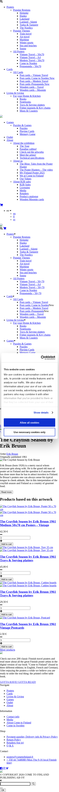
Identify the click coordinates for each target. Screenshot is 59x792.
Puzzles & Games (22, 125)
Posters (10, 7)
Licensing (25, 187)
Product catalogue (29, 196)
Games (10, 122)
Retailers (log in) (15, 742)
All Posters (18, 51)
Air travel (25, 36)
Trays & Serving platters (32, 104)
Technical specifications (32, 157)
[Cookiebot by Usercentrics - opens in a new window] (41, 358)
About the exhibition (23, 143)
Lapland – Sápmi (28, 248)
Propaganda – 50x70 (30, 66)
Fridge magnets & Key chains (35, 107)
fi (14, 216)
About (10, 140)
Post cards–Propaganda (34, 84)
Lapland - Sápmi (28, 21)
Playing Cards (27, 131)
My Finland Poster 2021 (32, 172)
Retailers (24, 193)
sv (14, 219)
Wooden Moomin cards (32, 199)
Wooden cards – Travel (32, 87)
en (14, 213)
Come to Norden (28, 63)
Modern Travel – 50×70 (32, 287)
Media (23, 190)
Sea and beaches (28, 45)
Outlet (10, 137)
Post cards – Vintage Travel (34, 75)
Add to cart (6, 544)
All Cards (18, 72)
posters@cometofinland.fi (20, 756)
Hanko (23, 15)
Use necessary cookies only (29, 432)
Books (23, 99)
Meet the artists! (28, 155)
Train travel (25, 33)
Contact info (13, 716)
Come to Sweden (15, 725)
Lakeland (24, 18)
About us (18, 160)
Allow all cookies (29, 422)
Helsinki (24, 13)
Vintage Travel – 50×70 (32, 281)
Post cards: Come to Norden (37, 78)
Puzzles (24, 128)
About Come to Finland (19, 722)
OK (2, 790)
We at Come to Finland (32, 175)
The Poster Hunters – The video (36, 169)
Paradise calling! (28, 149)
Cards (10, 69)
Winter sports (26, 42)
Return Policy (14, 739)
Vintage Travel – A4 (30, 57)
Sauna (23, 48)
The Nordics (26, 27)
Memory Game (27, 134)
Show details (41, 412)
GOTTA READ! (27, 682)
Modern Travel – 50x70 (32, 60)
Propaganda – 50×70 (30, 293)
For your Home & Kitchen (27, 96)
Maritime (24, 39)
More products (7, 649)
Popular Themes (21, 30)
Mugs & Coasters (29, 110)
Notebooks (25, 101)
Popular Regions (21, 10)
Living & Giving (15, 93)
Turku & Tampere (29, 24)
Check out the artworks (32, 152)
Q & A (10, 745)
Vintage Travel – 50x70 (32, 54)
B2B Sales (25, 184)
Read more (6, 492)
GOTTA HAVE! (9, 682)
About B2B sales (22, 181)
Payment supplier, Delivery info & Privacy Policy (32, 736)
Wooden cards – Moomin (33, 90)
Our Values (25, 178)
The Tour (24, 146)
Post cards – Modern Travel (34, 81)
